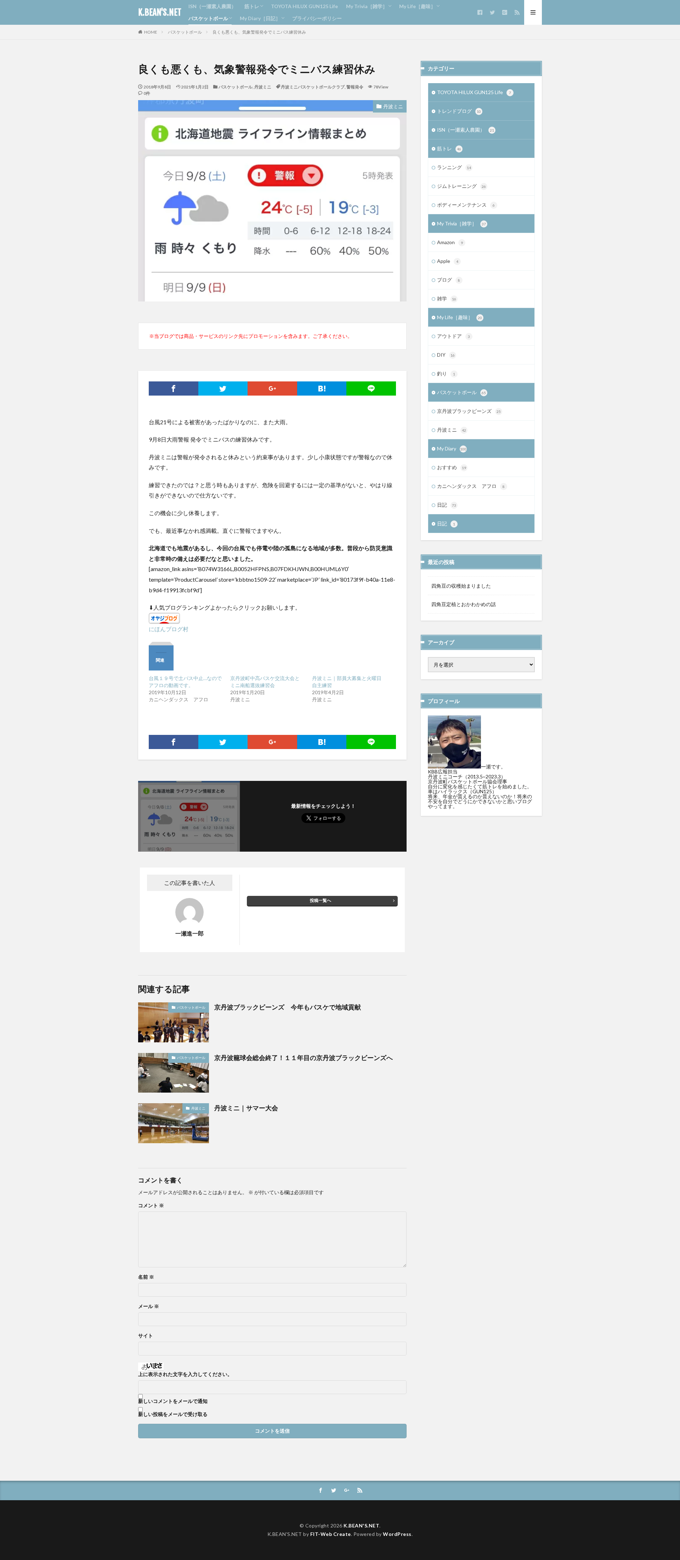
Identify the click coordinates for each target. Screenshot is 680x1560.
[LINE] (371, 388)
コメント (151, 1205)
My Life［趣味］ (417, 6)
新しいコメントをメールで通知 (173, 1401)
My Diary (451, 448)
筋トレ (251, 6)
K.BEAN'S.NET (159, 12)
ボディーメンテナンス (466, 205)
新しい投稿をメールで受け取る (173, 1414)
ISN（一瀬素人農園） (212, 6)
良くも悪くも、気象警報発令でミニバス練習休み (259, 32)
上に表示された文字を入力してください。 (185, 1374)
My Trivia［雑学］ (366, 6)
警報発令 (354, 87)
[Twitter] (223, 388)
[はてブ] (322, 388)
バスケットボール (208, 18)
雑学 (446, 298)
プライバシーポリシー (317, 18)
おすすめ (451, 467)
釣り (446, 373)
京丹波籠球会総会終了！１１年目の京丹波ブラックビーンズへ (303, 1057)
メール (148, 1306)
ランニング (454, 167)
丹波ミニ (262, 87)
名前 (146, 1276)
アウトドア (453, 336)
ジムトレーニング (461, 186)
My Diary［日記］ (260, 18)
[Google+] (272, 388)
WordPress (397, 1534)
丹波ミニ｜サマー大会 (246, 1108)
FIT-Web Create (330, 1534)
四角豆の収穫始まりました (461, 586)
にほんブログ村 (168, 629)
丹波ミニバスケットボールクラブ (313, 87)
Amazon (450, 242)
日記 (446, 505)
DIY (446, 355)
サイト (145, 1335)
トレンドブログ (459, 111)
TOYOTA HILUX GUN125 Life (304, 6)
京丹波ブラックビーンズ (469, 411)
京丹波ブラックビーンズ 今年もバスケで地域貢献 (287, 1007)
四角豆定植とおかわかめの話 (463, 604)
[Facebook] (173, 388)
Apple (447, 261)
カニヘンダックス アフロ (471, 486)
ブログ (448, 280)
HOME (150, 32)
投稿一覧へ (320, 900)
